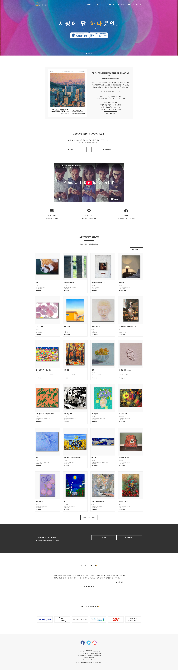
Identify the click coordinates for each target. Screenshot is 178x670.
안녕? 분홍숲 (39, 326)
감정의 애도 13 (96, 326)
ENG (128, 4)
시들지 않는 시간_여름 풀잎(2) (45, 414)
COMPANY (111, 4)
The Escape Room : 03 (98, 282)
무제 (37, 282)
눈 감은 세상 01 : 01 (125, 370)
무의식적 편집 (123, 414)
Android (108, 150)
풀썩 (37, 457)
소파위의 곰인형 (124, 457)
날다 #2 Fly (67, 326)
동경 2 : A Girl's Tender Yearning (128, 326)
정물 (93, 370)
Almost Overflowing (98, 501)
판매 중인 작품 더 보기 (89, 517)
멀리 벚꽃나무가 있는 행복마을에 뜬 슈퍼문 (45, 370)
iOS (71, 150)
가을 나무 (66, 370)
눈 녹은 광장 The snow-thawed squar (73, 414)
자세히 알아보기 (110, 113)
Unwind (121, 282)
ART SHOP (87, 4)
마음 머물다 (95, 414)
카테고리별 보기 (136, 249)
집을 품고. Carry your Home (72, 457)
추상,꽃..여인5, (123, 501)
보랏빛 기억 (39, 501)
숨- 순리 (94, 457)
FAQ (104, 4)
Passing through (69, 282)
